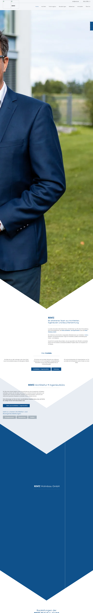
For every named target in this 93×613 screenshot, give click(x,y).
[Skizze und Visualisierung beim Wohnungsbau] (61, 502)
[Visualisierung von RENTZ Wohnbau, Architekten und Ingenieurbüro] (61, 527)
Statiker (86, 335)
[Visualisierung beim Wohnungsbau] (61, 552)
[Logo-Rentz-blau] (15, 4)
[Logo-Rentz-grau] (7, 4)
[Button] (46, 304)
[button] (46, 6)
